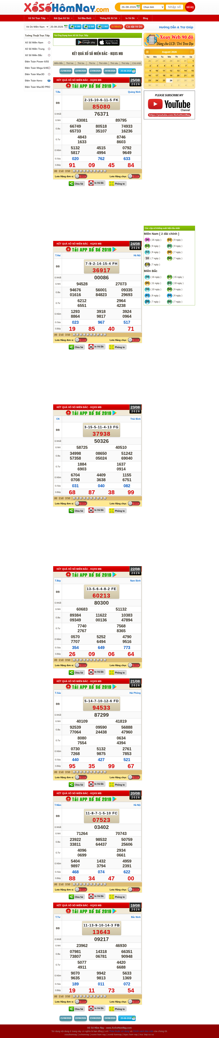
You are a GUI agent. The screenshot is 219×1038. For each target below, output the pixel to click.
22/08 (80, 71)
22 (192, 75)
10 (157, 70)
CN (57, 419)
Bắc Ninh (136, 917)
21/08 (65, 71)
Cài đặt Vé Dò (134, 26)
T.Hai (58, 255)
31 (185, 60)
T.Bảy (58, 580)
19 (171, 75)
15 (192, 70)
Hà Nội (137, 255)
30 (178, 60)
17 (157, 75)
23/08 (95, 71)
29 (171, 60)
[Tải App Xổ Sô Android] (86, 42)
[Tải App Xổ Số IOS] (109, 42)
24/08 (110, 71)
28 (164, 60)
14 (185, 70)
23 (149, 80)
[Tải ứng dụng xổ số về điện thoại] (91, 85)
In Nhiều (116, 26)
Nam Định (135, 580)
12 (171, 70)
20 (178, 75)
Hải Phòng (135, 693)
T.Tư (57, 917)
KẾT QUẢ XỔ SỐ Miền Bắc (79, 80)
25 (164, 80)
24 (157, 80)
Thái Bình (135, 419)
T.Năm (58, 805)
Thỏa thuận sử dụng (119, 1031)
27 (157, 60)
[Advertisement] (97, 213)
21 (185, 75)
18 (164, 75)
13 (178, 70)
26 (149, 60)
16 (149, 75)
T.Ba (58, 92)
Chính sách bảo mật (143, 1031)
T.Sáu (58, 693)
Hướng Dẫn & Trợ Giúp (176, 27)
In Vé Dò (99, 183)
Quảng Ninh (134, 92)
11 (164, 70)
